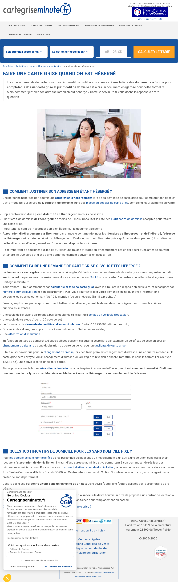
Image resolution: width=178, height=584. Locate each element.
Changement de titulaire (49, 66)
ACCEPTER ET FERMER (58, 566)
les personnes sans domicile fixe (30, 457)
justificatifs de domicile (126, 219)
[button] (7, 578)
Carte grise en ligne (68, 26)
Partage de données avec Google (26, 552)
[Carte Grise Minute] (59, 9)
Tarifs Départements (41, 26)
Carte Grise (8, 66)
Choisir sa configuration (22, 566)
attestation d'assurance (24, 334)
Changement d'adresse (20, 34)
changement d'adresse (58, 352)
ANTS (94, 277)
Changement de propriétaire (99, 26)
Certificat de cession (130, 26)
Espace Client (44, 34)
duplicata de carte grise (110, 345)
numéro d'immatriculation (20, 291)
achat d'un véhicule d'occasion (108, 314)
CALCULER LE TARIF (154, 52)
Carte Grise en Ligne (25, 66)
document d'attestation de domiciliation (87, 467)
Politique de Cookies (19, 549)
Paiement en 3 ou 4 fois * (89, 530)
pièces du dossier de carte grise (107, 202)
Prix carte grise (16, 26)
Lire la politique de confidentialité (22, 538)
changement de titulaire (18, 345)
